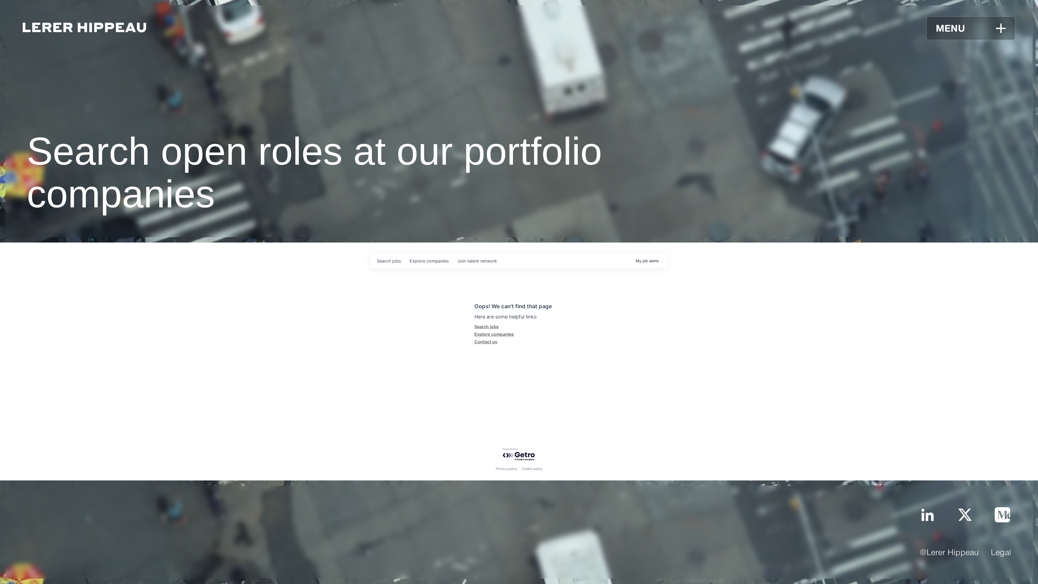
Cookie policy (532, 469)
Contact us (485, 341)
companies (429, 261)
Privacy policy (506, 469)
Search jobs (486, 326)
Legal (1001, 553)
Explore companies (494, 334)
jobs (389, 261)
